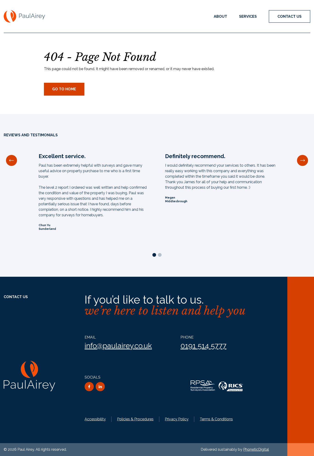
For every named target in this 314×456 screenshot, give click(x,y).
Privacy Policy (176, 419)
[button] (248, 16)
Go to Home (64, 89)
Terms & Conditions (216, 419)
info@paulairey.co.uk (118, 345)
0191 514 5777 (203, 345)
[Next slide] (302, 160)
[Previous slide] (11, 160)
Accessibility (95, 419)
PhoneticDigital (256, 449)
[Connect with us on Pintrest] (100, 386)
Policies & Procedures (135, 419)
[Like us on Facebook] (89, 386)
